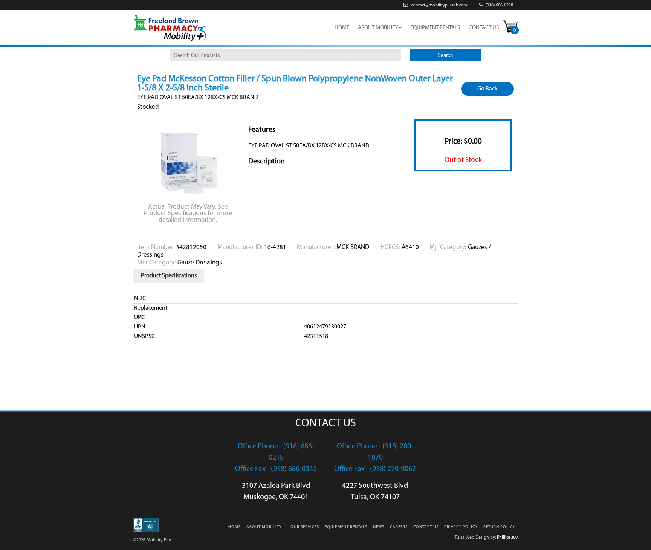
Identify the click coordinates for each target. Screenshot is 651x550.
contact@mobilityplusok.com (438, 5)
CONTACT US (484, 28)
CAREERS (399, 527)
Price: (463, 141)
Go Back (487, 89)
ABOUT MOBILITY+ (380, 28)
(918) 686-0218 (498, 5)
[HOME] (169, 41)
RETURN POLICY (499, 527)
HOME (342, 28)
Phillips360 (507, 537)
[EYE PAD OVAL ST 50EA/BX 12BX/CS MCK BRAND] (189, 197)
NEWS (378, 527)
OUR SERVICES (304, 527)
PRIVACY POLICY (461, 527)
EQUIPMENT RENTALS (435, 28)
